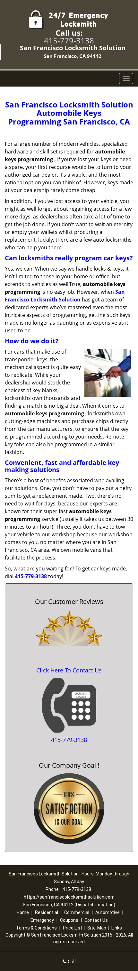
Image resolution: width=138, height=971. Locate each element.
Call (71, 961)
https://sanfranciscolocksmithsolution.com (69, 897)
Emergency (42, 920)
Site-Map (96, 927)
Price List (72, 927)
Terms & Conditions (36, 927)
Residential (46, 912)
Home (23, 912)
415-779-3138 (69, 40)
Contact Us (96, 920)
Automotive (107, 912)
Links (116, 927)
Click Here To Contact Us (69, 670)
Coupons (69, 920)
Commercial (76, 912)
